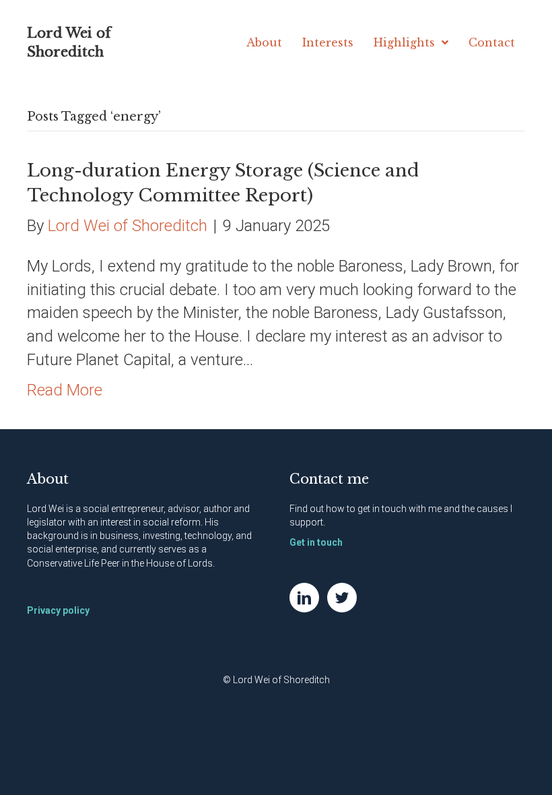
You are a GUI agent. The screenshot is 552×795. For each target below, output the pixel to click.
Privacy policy (58, 610)
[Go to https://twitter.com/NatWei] (342, 597)
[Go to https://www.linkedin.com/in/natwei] (304, 597)
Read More (64, 390)
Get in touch (316, 542)
